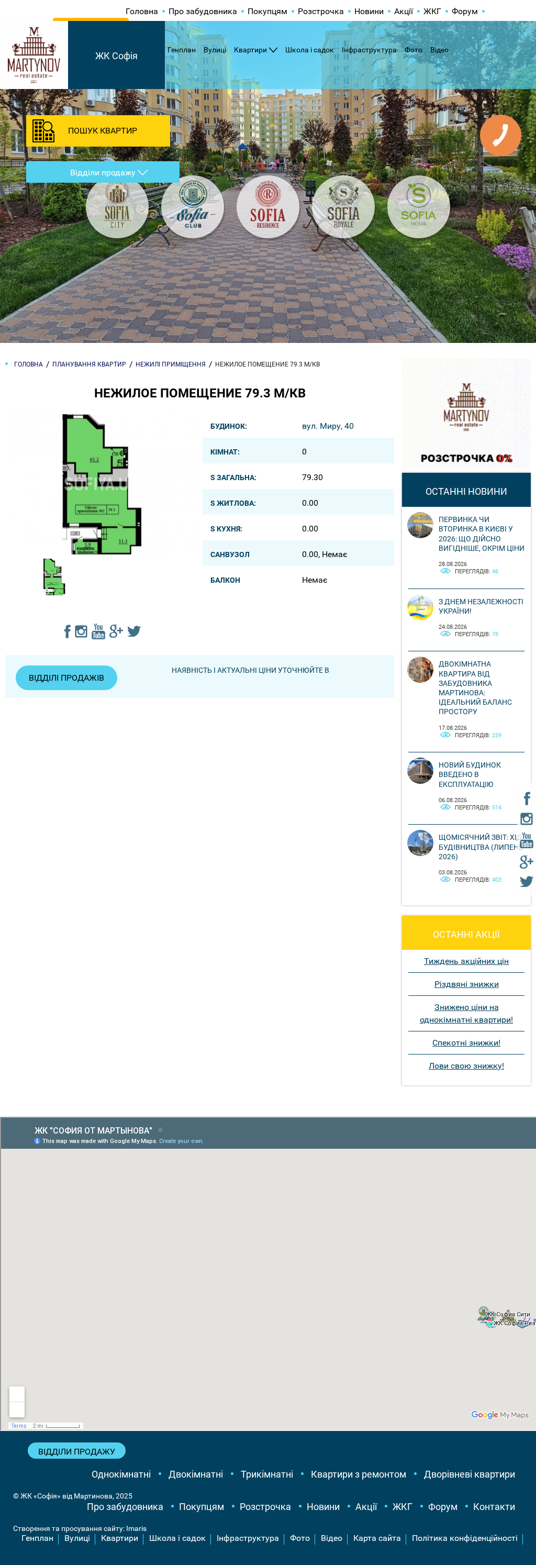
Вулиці (215, 50)
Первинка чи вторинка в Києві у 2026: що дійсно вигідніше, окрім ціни (481, 533)
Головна (142, 11)
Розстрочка (321, 11)
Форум (465, 11)
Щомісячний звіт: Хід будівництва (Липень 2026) (481, 846)
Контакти (494, 1506)
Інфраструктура (369, 50)
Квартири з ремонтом (358, 1474)
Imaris (136, 1528)
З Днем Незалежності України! (481, 606)
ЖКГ (432, 11)
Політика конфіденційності (465, 1538)
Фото (413, 50)
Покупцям (267, 11)
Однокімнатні (121, 1474)
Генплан (182, 50)
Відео (439, 50)
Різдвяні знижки (466, 984)
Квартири (250, 50)
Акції (403, 11)
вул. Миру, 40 (328, 426)
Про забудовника (203, 11)
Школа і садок (309, 50)
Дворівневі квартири (469, 1474)
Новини (369, 11)
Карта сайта (377, 1538)
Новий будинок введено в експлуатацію (470, 774)
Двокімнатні (196, 1474)
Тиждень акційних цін (466, 961)
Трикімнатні (267, 1474)
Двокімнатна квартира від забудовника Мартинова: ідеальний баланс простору (475, 688)
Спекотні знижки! (466, 1043)
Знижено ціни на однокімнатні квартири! (466, 1013)
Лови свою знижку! (466, 1066)
